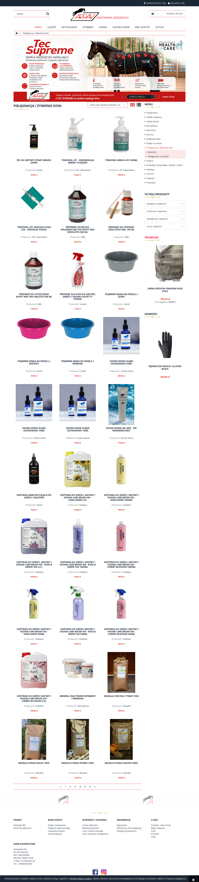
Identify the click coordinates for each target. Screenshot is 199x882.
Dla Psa (150, 134)
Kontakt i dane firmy (161, 825)
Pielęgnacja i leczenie (158, 156)
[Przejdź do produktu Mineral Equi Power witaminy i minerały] (77, 672)
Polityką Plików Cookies (80, 878)
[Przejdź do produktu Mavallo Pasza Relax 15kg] (34, 739)
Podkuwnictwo (153, 139)
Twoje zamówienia (57, 825)
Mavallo (127, 706)
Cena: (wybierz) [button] (154, 226)
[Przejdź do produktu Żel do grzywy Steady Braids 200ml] (34, 136)
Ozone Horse (127, 371)
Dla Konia (151, 130)
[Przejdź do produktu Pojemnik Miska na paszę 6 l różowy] (34, 337)
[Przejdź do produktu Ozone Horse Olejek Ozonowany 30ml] (34, 404)
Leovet (83, 304)
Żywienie (152, 152)
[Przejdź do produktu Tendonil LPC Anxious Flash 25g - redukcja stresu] (34, 203)
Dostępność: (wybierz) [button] (157, 218)
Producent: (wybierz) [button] (157, 211)
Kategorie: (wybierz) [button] (156, 203)
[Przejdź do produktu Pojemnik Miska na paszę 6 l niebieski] (77, 337)
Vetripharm (83, 706)
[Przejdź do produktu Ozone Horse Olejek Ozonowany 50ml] (121, 337)
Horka (39, 170)
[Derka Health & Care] (99, 69)
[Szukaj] (48, 13)
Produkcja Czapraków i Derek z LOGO (164, 165)
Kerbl (127, 304)
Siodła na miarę (154, 143)
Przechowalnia (55, 834)
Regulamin (122, 825)
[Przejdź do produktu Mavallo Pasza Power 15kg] (77, 739)
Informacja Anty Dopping (129, 828)
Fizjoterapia (152, 112)
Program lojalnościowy (59, 828)
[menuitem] (38, 27)
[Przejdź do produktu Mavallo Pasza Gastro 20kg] (121, 739)
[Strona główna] (99, 14)
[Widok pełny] (139, 105)
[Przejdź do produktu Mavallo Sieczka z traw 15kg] (121, 672)
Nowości (150, 178)
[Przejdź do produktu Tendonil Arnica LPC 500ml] (121, 136)
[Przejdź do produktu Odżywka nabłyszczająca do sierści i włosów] (34, 471)
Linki (153, 831)
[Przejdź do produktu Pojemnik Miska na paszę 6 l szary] (121, 270)
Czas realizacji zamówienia (95, 834)
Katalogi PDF (20, 825)
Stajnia (149, 160)
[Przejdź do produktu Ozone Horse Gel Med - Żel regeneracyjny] (121, 404)
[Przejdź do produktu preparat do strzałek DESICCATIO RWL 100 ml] (121, 203)
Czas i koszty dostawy (92, 831)
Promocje (150, 182)
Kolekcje (150, 169)
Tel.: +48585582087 (23, 863)
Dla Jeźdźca (151, 125)
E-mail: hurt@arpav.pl (24, 860)
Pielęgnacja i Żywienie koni (160, 147)
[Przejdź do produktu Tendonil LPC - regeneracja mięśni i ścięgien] (77, 136)
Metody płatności (90, 828)
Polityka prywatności (127, 831)
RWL (83, 237)
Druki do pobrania (22, 828)
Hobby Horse (152, 121)
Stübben (83, 505)
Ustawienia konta (56, 831)
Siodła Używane (154, 117)
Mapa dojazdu (158, 828)
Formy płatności (90, 825)
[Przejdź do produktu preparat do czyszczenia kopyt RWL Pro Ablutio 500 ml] (34, 270)
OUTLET (150, 173)
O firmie (155, 834)
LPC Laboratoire (83, 170)
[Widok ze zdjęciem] (132, 105)
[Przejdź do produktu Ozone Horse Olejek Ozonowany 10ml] (77, 404)
